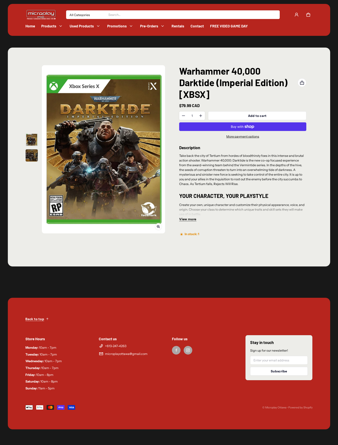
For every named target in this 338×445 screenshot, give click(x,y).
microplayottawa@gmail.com (126, 354)
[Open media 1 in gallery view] (31, 140)
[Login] (296, 14)
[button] (308, 14)
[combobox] (192, 14)
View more (187, 219)
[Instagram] (188, 350)
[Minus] (183, 115)
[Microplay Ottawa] (41, 15)
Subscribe (279, 371)
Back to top (34, 319)
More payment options (242, 136)
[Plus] (200, 115)
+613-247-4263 (115, 346)
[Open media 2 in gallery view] (31, 155)
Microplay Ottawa (275, 407)
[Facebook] (176, 350)
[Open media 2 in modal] (103, 149)
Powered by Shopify (300, 407)
